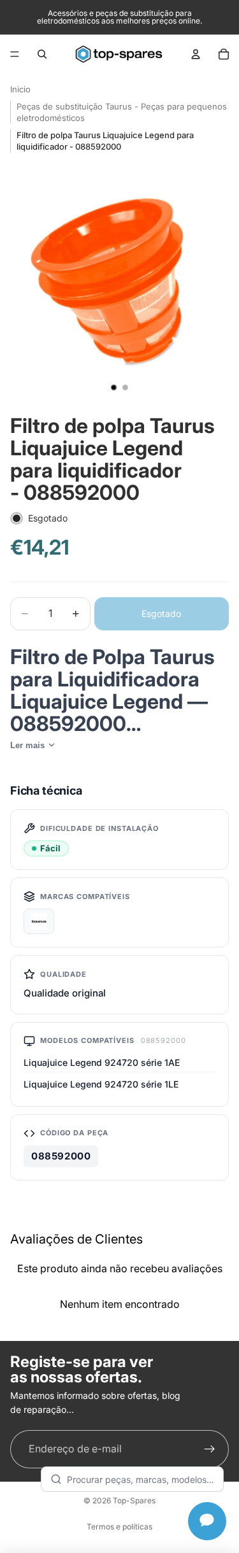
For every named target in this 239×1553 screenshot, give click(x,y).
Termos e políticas (119, 1526)
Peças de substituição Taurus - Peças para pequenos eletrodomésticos (122, 112)
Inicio (20, 89)
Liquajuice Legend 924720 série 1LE (101, 1084)
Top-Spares (134, 1500)
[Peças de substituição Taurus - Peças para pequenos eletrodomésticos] (39, 921)
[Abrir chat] (207, 1521)
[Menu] (14, 54)
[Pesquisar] (42, 54)
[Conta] (196, 54)
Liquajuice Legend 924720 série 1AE (102, 1062)
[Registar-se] (209, 1449)
